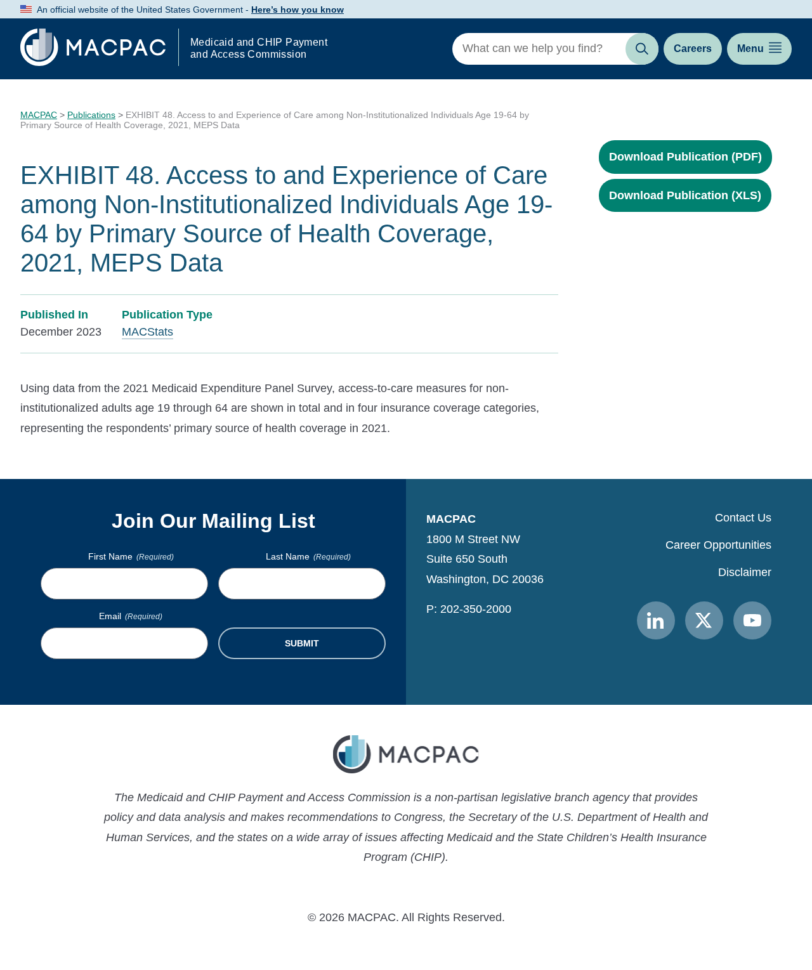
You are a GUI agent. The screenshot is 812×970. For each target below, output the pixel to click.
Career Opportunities (718, 545)
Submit (302, 643)
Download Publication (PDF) (685, 156)
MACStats (147, 331)
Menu (750, 48)
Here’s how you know (297, 9)
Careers (693, 48)
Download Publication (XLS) (685, 195)
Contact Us (743, 517)
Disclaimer (744, 572)
